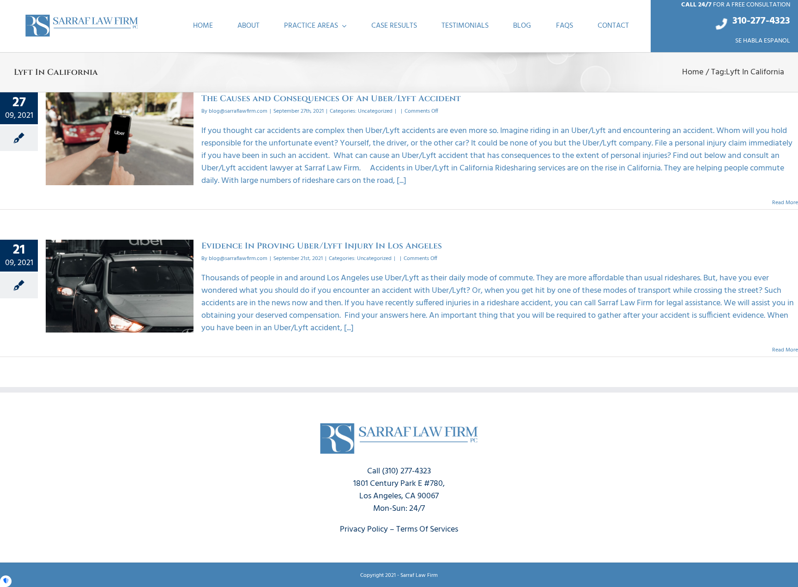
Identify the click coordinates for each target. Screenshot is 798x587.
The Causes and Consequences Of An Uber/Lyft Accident (331, 98)
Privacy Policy (364, 529)
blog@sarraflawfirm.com (238, 111)
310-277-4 (753, 21)
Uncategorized (375, 111)
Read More (785, 202)
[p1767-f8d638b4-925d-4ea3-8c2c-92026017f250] (81, 17)
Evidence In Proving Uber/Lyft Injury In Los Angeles (321, 246)
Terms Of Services (427, 529)
